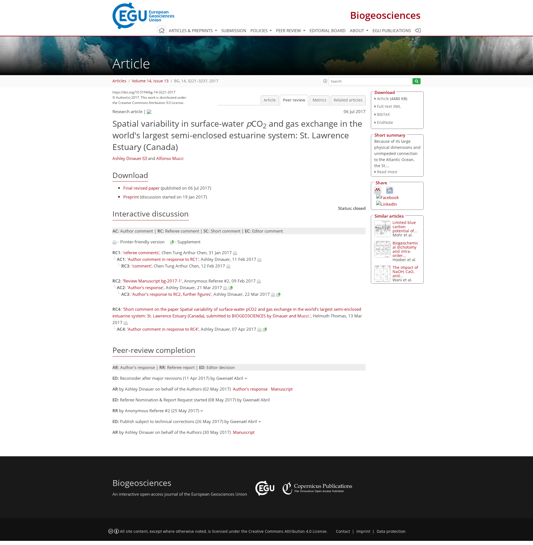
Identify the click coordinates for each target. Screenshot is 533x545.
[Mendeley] (377, 190)
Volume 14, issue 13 (150, 80)
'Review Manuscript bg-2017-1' (152, 281)
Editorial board (328, 30)
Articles (119, 80)
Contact (343, 531)
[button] (325, 80)
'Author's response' (145, 287)
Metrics (319, 100)
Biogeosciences (385, 15)
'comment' (142, 266)
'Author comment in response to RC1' (162, 259)
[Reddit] (389, 190)
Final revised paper (141, 188)
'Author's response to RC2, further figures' (171, 294)
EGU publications (392, 30)
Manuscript (282, 389)
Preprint (131, 197)
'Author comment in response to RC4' (162, 329)
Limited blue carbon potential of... (405, 226)
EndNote (385, 122)
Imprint (363, 531)
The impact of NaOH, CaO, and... (405, 271)
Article (270, 100)
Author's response (250, 389)
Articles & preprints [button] (191, 30)
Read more (387, 171)
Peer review (294, 100)
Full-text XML (389, 106)
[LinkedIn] (386, 203)
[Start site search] (417, 81)
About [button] (357, 30)
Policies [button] (259, 30)
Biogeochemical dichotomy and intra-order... (405, 249)
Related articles (348, 100)
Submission (233, 30)
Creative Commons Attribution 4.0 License (287, 531)
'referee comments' (141, 252)
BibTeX (383, 114)
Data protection (391, 531)
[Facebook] (387, 197)
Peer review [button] (289, 30)
